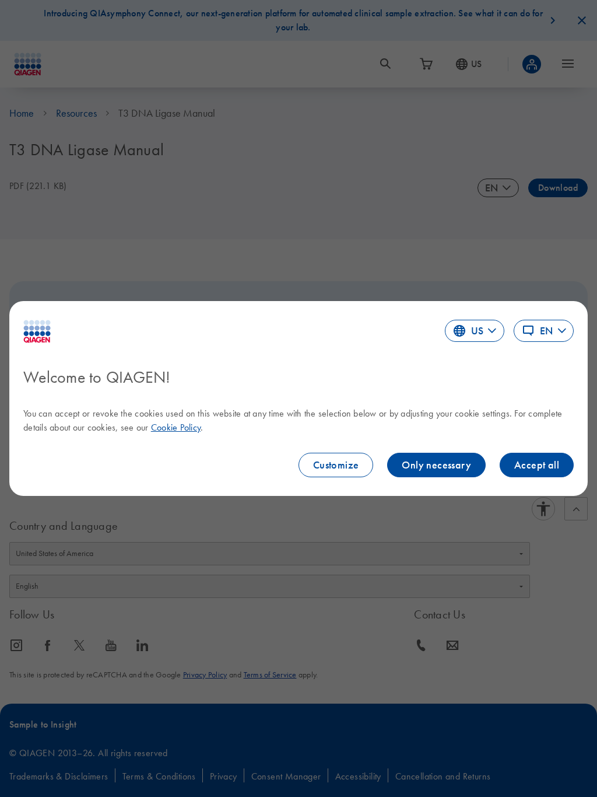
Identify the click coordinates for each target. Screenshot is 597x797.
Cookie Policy (176, 427)
